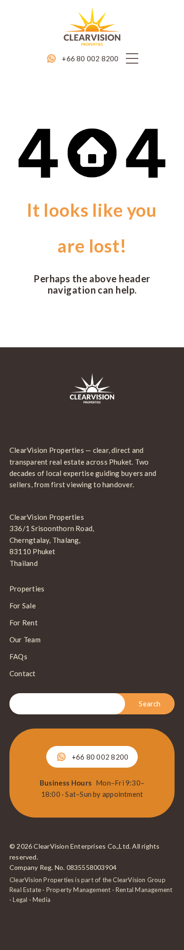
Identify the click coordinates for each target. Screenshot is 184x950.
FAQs (18, 656)
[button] (132, 58)
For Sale (22, 605)
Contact (22, 673)
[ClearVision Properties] (92, 25)
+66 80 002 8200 (90, 58)
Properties (26, 588)
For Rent (23, 622)
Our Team (25, 639)
